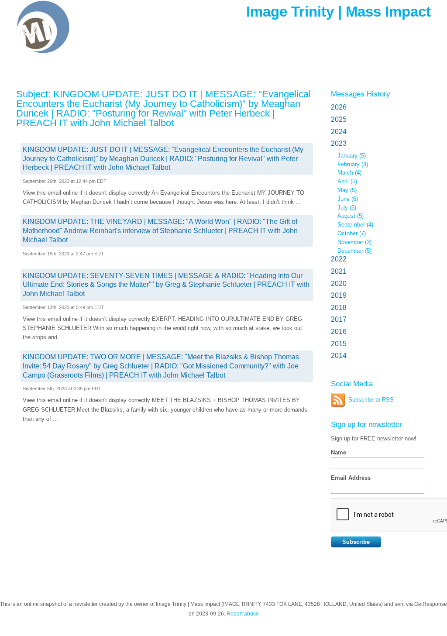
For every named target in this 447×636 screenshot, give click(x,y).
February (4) (352, 164)
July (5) (346, 207)
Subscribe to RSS (371, 399)
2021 (339, 271)
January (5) (351, 155)
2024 (339, 131)
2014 (339, 355)
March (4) (349, 172)
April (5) (347, 181)
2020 (339, 283)
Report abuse (243, 614)
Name (338, 452)
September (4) (355, 224)
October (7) (351, 233)
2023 (339, 143)
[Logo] (79, 27)
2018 (339, 307)
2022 (339, 259)
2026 (339, 107)
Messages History (360, 94)
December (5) (354, 251)
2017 (339, 319)
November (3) (354, 242)
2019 (339, 295)
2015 (339, 343)
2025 (339, 119)
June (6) (347, 199)
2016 (339, 331)
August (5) (350, 216)
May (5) (347, 190)
